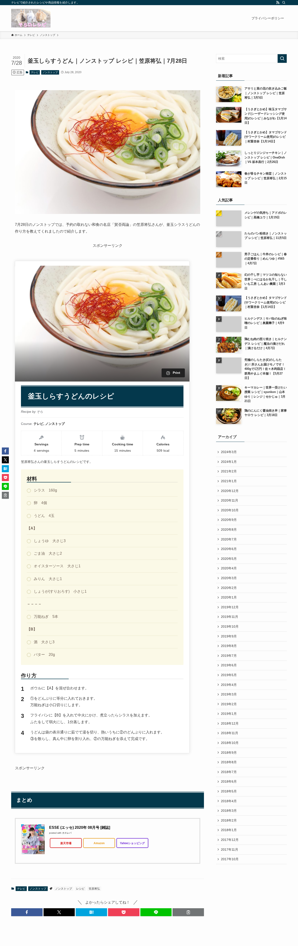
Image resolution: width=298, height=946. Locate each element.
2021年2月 (229, 471)
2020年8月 (229, 529)
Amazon (99, 843)
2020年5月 (229, 559)
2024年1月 (229, 462)
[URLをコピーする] (188, 912)
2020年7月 (229, 539)
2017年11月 (229, 849)
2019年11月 (229, 617)
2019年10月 (230, 626)
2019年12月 (230, 607)
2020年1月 (229, 597)
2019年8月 (229, 646)
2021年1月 (229, 481)
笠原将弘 (94, 888)
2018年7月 (229, 772)
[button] (27, 912)
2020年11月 (229, 500)
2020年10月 (230, 510)
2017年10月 (230, 859)
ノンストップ (50, 72)
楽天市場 (65, 843)
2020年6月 (229, 549)
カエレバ (66, 833)
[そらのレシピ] (31, 18)
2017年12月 (230, 840)
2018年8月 (229, 762)
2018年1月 (229, 830)
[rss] (278, 2)
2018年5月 (229, 791)
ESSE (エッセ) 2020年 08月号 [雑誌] (79, 827)
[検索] (284, 2)
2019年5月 (229, 675)
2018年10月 (230, 743)
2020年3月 (229, 578)
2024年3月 (229, 452)
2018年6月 (229, 781)
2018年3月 (229, 810)
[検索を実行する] (282, 58)
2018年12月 (230, 723)
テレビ (35, 72)
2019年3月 (229, 694)
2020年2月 (229, 588)
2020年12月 (230, 491)
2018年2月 (229, 820)
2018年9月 (229, 752)
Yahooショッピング (132, 843)
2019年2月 (229, 704)
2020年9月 (229, 520)
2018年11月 (229, 733)
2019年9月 (229, 636)
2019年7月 (229, 655)
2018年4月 (229, 801)
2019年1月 (229, 714)
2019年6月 (229, 665)
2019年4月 (229, 685)
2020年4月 (229, 568)
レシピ (80, 888)
